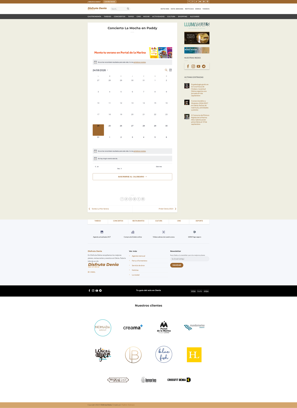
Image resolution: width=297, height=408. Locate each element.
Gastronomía (94, 16)
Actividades (158, 16)
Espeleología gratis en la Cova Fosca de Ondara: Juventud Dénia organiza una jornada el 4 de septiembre (199, 90)
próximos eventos (140, 62)
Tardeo (107, 16)
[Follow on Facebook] (189, 1)
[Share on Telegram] (143, 199)
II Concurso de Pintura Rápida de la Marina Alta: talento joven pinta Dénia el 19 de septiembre (200, 119)
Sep (118, 168)
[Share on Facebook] (122, 199)
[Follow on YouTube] (200, 1)
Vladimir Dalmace (127, 405)
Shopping (182, 16)
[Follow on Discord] (207, 1)
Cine (139, 16)
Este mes (165, 9)
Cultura (171, 16)
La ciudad (135, 275)
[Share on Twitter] (126, 199)
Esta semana (177, 9)
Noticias (189, 9)
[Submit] (128, 9)
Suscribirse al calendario (131, 176)
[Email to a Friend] (130, 199)
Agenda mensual (138, 256)
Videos (206, 9)
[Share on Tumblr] (139, 199)
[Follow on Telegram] (204, 1)
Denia (198, 9)
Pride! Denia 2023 (166, 209)
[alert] (132, 62)
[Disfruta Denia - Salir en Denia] (97, 9)
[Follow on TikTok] (196, 1)
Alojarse (194, 16)
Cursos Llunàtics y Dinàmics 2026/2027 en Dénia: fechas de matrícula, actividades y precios (199, 105)
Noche (146, 16)
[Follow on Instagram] (192, 1)
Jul (98, 166)
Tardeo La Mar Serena (100, 209)
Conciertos (119, 16)
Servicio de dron (138, 265)
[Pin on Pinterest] (135, 199)
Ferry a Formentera (139, 260)
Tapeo (131, 16)
